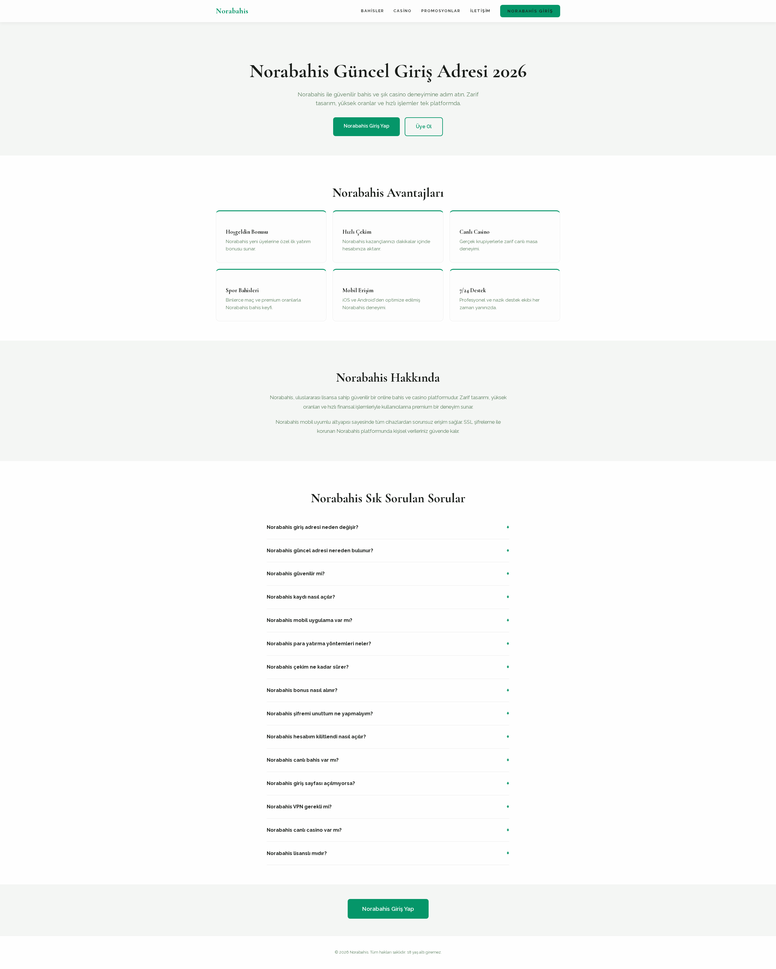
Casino (402, 10)
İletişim (480, 10)
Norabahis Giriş (530, 10)
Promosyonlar (440, 10)
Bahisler (372, 10)
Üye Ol (424, 126)
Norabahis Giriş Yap (366, 126)
